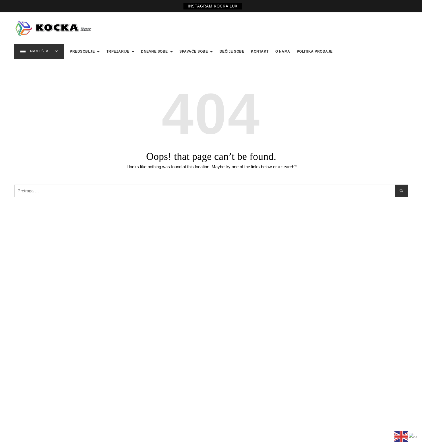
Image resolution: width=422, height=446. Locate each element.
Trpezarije (118, 51)
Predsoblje (82, 51)
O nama (282, 51)
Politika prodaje (315, 51)
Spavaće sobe (193, 51)
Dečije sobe (232, 51)
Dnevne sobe (154, 51)
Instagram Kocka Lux (213, 6)
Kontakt (260, 51)
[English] (401, 436)
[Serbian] (413, 436)
